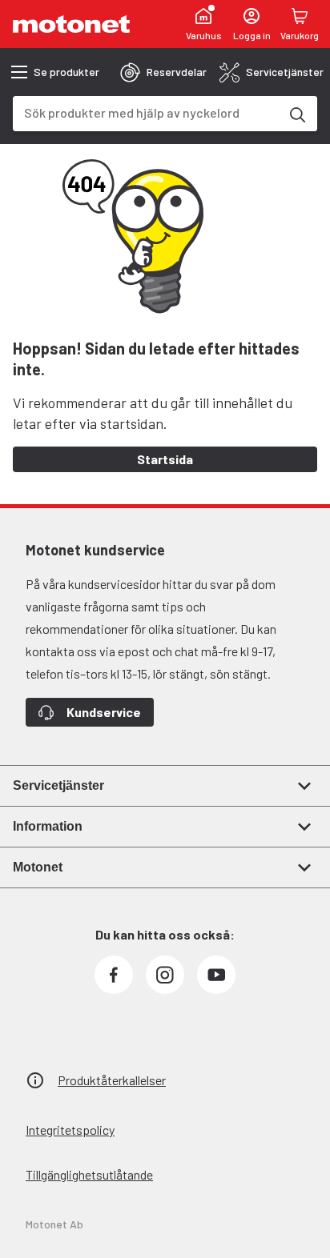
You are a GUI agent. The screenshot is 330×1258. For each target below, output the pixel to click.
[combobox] (146, 112)
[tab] (163, 72)
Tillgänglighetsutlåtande (89, 1174)
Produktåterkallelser (112, 1080)
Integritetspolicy (70, 1129)
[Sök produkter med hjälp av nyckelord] (296, 113)
